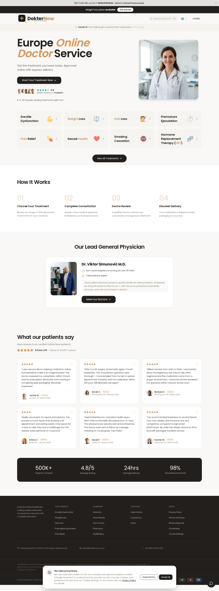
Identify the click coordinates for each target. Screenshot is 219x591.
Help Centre (136, 512)
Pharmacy (98, 528)
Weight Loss (60, 517)
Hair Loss (59, 523)
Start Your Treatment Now (37, 80)
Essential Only (149, 577)
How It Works (99, 517)
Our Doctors (98, 523)
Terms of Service (177, 517)
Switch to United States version (129, 3)
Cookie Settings (176, 533)
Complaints (174, 528)
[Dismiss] (216, 3)
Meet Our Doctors (96, 299)
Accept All (165, 577)
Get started (125, 9)
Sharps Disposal (176, 523)
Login (196, 18)
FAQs (133, 523)
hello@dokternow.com (94, 548)
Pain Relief (60, 533)
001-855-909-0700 (154, 548)
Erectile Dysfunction (64, 512)
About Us (97, 512)
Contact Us (136, 517)
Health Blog (98, 533)
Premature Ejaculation (65, 528)
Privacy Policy (175, 512)
